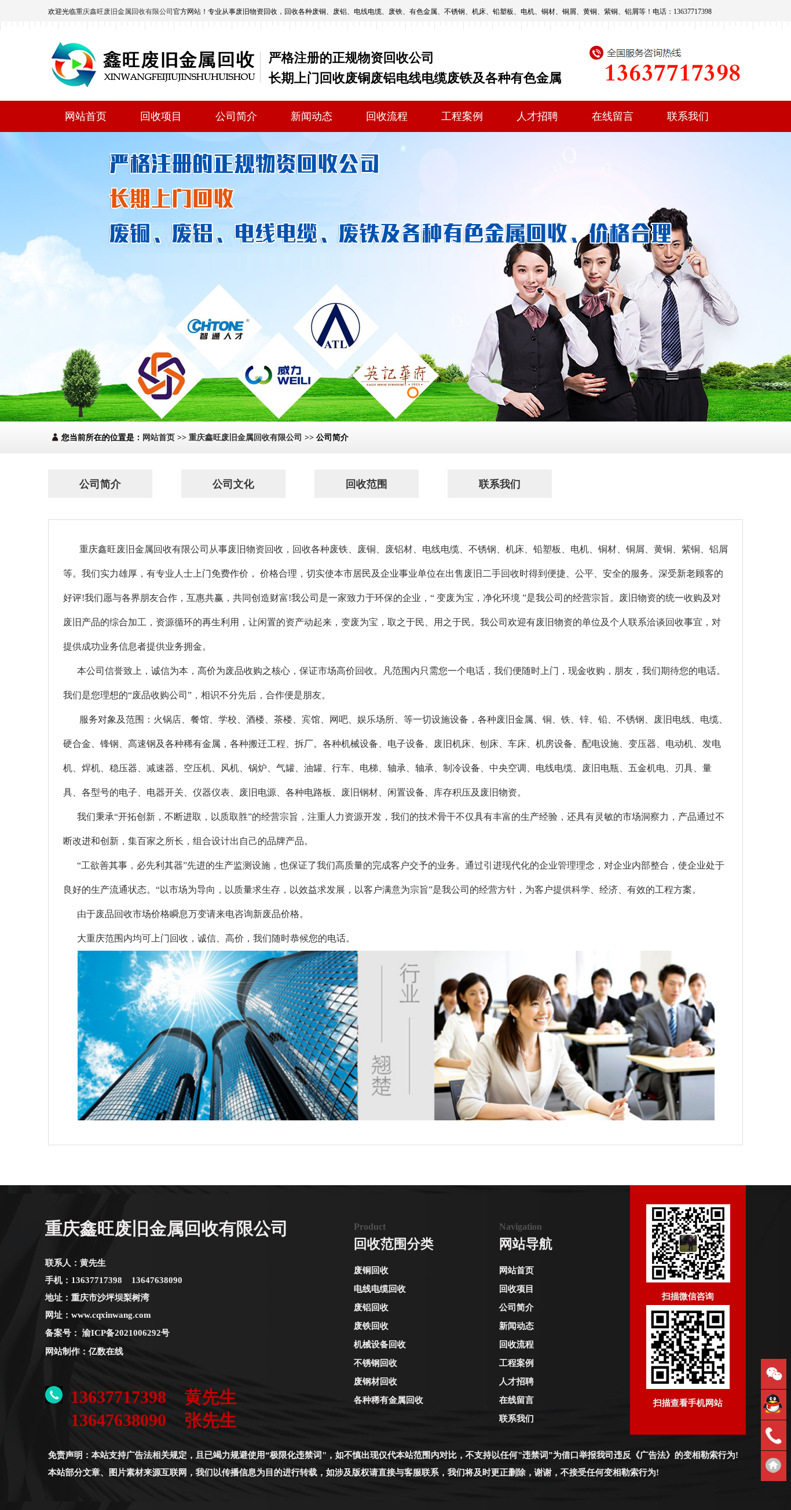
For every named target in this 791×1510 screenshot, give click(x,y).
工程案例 (462, 116)
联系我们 (688, 116)
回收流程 (387, 116)
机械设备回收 (380, 1344)
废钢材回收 (375, 1381)
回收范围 (366, 484)
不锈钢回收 (375, 1363)
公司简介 (236, 116)
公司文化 (233, 484)
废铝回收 (371, 1307)
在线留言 (612, 116)
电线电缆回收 (380, 1288)
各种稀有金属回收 (388, 1400)
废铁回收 (371, 1326)
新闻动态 (311, 116)
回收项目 (161, 116)
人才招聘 (537, 116)
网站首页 (86, 116)
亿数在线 (106, 1351)
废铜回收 (371, 1270)
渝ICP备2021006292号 (126, 1332)
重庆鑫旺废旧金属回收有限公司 (124, 12)
